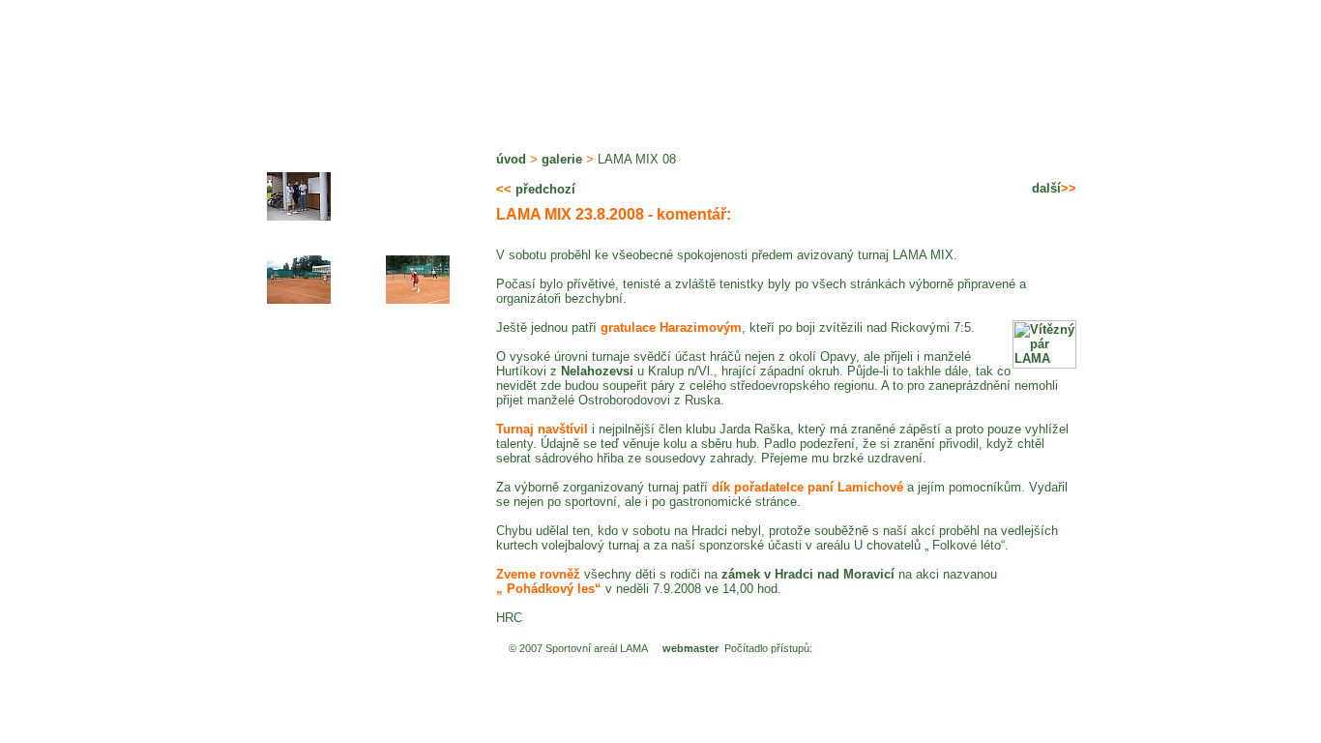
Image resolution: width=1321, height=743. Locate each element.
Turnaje (731, 108)
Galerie (825, 108)
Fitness (344, 108)
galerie (562, 159)
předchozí (535, 189)
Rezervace (1033, 108)
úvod (511, 159)
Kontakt (920, 108)
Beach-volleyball (481, 108)
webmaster (690, 648)
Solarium (629, 108)
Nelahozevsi (597, 371)
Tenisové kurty (262, 108)
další (1054, 188)
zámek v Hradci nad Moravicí (808, 574)
